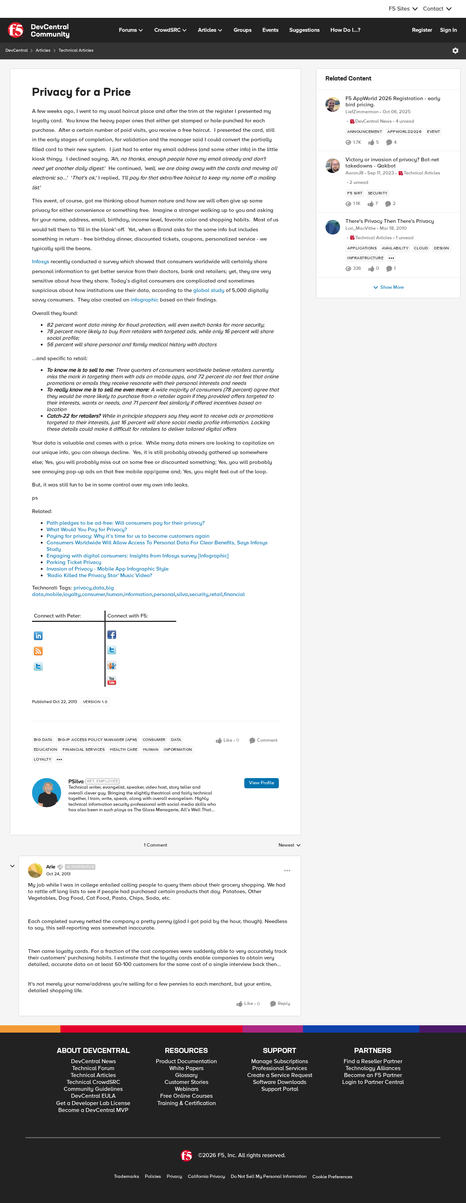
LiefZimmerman (362, 112)
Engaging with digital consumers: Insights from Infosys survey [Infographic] (138, 555)
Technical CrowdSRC (93, 1082)
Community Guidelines (93, 1089)
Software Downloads (279, 1082)
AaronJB (354, 173)
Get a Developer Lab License (93, 1103)
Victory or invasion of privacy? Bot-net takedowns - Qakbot (392, 163)
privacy (82, 587)
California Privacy (206, 1176)
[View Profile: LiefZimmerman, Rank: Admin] (332, 104)
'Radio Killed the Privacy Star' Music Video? (99, 575)
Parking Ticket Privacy (74, 562)
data (98, 587)
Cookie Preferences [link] (332, 1177)
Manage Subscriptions (279, 1061)
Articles (43, 50)
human (114, 594)
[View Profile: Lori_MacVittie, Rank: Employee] (332, 227)
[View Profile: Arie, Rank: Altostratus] (35, 870)
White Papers (186, 1068)
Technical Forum (93, 1068)
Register (422, 30)
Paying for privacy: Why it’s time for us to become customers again (128, 536)
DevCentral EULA (93, 1096)
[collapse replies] (12, 866)
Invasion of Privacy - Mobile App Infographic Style (108, 568)
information (138, 594)
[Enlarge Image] (68, 635)
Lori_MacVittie (360, 228)
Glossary (186, 1075)
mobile (53, 594)
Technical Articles (76, 50)
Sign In (448, 30)
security (198, 594)
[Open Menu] (455, 51)
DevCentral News (93, 1061)
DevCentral (16, 50)
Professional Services (279, 1068)
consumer (93, 594)
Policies (153, 1176)
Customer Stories (186, 1082)
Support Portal (279, 1089)
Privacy (174, 1176)
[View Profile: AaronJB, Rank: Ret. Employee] (332, 165)
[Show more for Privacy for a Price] (59, 760)
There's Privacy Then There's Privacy (389, 221)
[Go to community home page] (38, 30)
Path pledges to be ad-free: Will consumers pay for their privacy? (126, 523)
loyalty (71, 594)
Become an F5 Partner (373, 1075)
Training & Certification (186, 1103)
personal (164, 594)
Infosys (40, 261)
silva (182, 594)
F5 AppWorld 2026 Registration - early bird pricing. (392, 101)
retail (216, 594)
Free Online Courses (186, 1096)
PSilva (76, 781)
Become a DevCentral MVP (93, 1110)
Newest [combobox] (290, 845)
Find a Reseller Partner (373, 1061)
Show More (392, 287)
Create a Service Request (279, 1075)
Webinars (186, 1089)
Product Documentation (186, 1061)
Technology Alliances (372, 1068)
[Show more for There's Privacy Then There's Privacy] (391, 258)
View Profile (261, 783)
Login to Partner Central (373, 1082)
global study (208, 290)
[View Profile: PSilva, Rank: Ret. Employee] (46, 792)
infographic (144, 299)
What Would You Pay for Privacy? (87, 529)
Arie (50, 867)
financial (234, 594)
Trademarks (126, 1176)
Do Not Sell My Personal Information (269, 1176)
